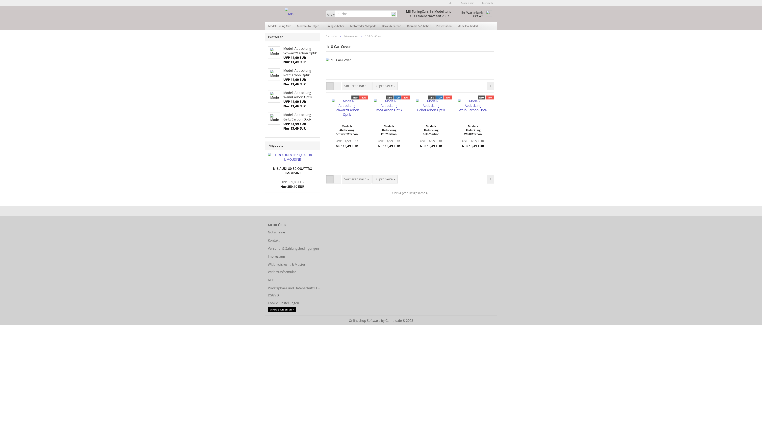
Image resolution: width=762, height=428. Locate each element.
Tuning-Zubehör (334, 26)
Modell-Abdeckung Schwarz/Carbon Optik (347, 130)
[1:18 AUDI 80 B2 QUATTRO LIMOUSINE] (292, 157)
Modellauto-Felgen (308, 26)
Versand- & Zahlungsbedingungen (293, 248)
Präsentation (444, 26)
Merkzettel (487, 3)
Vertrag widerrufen (282, 309)
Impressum (276, 256)
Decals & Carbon (391, 26)
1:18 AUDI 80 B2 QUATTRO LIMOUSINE (292, 170)
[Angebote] (316, 145)
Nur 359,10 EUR (292, 184)
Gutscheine (276, 232)
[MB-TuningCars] (294, 14)
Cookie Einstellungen (283, 303)
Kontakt (274, 240)
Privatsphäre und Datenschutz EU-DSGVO (293, 292)
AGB (271, 280)
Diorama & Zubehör (418, 26)
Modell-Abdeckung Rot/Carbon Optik (389, 130)
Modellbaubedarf (468, 26)
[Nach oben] (751, 422)
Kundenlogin (466, 3)
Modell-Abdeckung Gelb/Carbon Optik (431, 130)
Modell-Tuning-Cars (279, 26)
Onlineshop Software (364, 320)
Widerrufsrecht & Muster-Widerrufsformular (287, 268)
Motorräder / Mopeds (363, 26)
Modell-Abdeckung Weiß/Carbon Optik (473, 130)
